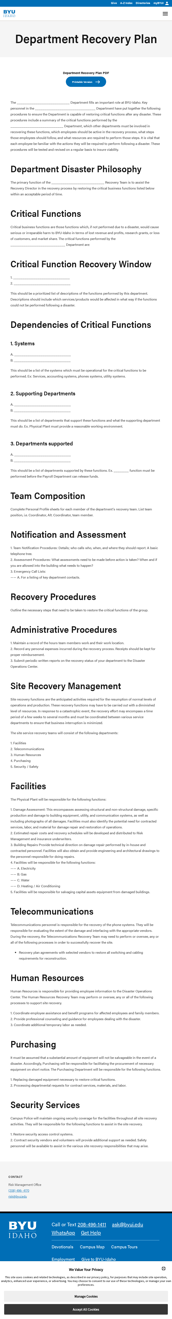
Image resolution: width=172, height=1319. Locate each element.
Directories (143, 3)
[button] (163, 1268)
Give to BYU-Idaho (98, 1259)
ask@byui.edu (127, 1224)
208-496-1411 (92, 1224)
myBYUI (159, 3)
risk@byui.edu (17, 1196)
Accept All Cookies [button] (86, 1309)
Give (114, 3)
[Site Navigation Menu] (166, 13)
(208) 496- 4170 (18, 1190)
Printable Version (82, 82)
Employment (63, 1259)
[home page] (9, 13)
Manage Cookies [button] (86, 1296)
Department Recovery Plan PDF (86, 72)
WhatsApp (63, 1232)
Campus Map (92, 1246)
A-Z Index (126, 3)
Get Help (91, 1232)
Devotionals (62, 1246)
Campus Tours (124, 1246)
